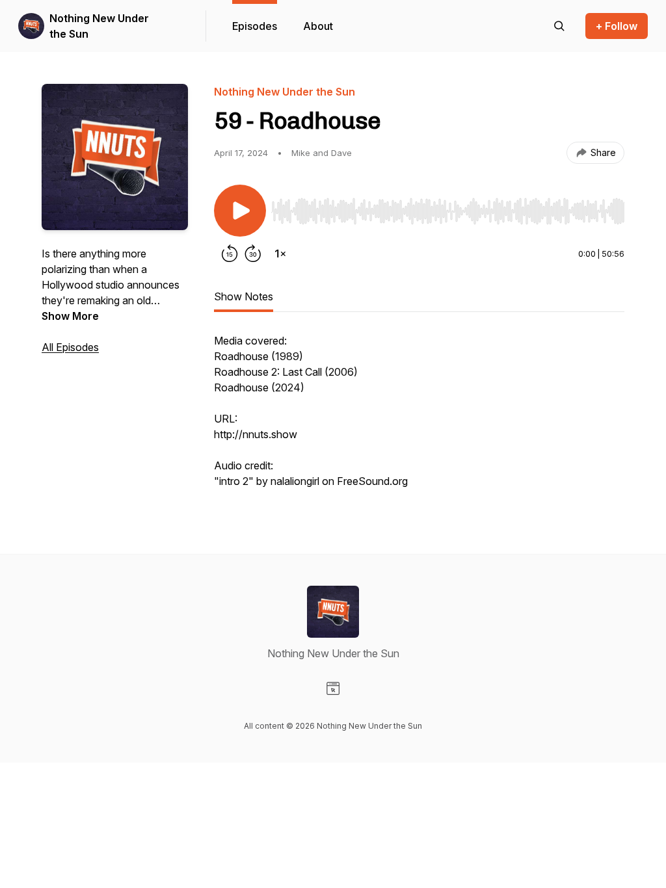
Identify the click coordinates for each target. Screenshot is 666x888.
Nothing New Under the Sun (99, 26)
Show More (70, 315)
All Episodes (70, 347)
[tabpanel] (419, 417)
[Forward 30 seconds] (253, 253)
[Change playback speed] (280, 253)
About (318, 26)
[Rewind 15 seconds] (229, 253)
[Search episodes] (559, 26)
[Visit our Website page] (333, 688)
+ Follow (616, 26)
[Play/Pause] (240, 211)
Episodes (254, 26)
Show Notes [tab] (243, 296)
